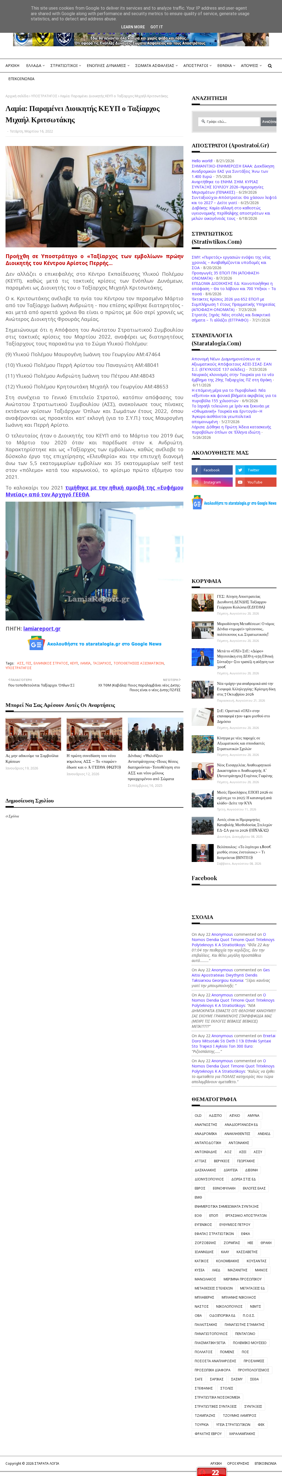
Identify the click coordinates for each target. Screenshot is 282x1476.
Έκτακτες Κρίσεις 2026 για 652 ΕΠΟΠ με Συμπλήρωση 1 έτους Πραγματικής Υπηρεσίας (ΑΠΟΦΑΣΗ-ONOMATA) (233, 304)
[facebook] (212, 470)
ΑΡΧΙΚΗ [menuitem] (12, 65)
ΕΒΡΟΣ (200, 1188)
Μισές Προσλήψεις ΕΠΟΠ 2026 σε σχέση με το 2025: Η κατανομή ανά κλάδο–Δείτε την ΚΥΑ (245, 797)
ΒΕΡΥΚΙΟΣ (222, 1161)
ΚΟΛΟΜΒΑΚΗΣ (227, 1261)
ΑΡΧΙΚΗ (216, 1463)
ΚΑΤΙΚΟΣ (202, 1261)
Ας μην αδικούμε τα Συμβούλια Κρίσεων (32, 758)
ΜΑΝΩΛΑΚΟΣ (205, 1279)
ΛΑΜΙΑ (85, 663)
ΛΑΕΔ (216, 1270)
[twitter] (255, 470)
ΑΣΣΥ (258, 1152)
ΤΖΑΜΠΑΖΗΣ (205, 1415)
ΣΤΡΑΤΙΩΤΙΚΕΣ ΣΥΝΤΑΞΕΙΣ (216, 1406)
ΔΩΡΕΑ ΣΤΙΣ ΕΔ (243, 1179)
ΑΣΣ (20, 663)
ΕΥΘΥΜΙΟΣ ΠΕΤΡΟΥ (234, 1224)
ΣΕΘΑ (254, 1379)
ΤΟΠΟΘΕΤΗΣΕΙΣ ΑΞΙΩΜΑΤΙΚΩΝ (138, 663)
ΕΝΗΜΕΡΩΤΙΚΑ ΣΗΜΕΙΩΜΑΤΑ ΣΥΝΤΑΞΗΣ (227, 1206)
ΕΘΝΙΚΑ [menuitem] (224, 65)
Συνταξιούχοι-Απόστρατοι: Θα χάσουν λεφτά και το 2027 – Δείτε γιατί (234, 200)
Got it (156, 27)
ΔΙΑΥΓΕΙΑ (231, 1170)
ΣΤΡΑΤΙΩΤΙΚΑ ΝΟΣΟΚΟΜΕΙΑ (217, 1397)
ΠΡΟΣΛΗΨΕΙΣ (254, 1361)
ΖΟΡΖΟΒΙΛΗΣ (205, 1242)
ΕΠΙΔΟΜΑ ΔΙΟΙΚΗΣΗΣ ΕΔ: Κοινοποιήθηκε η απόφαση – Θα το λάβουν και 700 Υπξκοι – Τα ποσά (234, 288)
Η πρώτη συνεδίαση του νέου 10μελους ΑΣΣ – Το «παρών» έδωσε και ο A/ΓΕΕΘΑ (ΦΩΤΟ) (94, 761)
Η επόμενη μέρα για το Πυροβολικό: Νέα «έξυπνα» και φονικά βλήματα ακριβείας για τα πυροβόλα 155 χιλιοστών (234, 395)
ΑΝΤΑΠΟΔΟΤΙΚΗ (208, 1142)
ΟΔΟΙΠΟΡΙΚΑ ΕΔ (222, 1315)
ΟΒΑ (198, 1315)
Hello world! (202, 160)
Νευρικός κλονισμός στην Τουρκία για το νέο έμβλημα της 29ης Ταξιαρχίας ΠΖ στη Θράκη (233, 377)
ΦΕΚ (261, 1424)
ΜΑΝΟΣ (261, 1270)
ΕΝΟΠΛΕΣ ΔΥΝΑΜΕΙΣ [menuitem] (106, 65)
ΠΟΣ (245, 1352)
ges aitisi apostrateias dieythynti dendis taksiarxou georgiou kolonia (231, 975)
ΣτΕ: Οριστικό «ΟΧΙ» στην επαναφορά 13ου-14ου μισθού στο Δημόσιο (243, 716)
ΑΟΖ (228, 1152)
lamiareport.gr (42, 628)
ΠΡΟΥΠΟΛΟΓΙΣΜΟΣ (253, 1370)
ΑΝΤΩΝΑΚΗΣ (239, 1142)
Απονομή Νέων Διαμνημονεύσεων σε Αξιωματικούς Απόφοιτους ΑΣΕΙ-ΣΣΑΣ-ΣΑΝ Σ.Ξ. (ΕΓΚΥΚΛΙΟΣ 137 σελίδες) (232, 364)
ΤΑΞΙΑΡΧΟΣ (102, 663)
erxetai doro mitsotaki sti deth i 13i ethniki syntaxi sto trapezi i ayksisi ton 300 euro (233, 1041)
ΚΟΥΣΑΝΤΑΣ (257, 1261)
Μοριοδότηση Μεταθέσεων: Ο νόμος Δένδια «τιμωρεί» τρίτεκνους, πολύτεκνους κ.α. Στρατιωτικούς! (246, 629)
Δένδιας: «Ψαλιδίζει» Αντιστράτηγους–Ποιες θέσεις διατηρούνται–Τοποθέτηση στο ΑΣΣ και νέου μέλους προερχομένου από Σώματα (154, 767)
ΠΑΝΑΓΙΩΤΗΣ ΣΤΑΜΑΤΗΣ (245, 1324)
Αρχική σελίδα (17, 96)
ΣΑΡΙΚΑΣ (217, 1379)
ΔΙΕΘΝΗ (251, 1170)
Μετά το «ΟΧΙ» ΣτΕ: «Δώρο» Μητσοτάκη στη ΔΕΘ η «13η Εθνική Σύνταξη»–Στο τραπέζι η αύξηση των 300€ (245, 659)
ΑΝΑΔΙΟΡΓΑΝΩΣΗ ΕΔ (241, 1124)
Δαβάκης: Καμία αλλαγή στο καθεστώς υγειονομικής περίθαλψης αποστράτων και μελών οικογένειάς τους (231, 213)
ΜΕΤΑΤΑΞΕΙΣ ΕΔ (252, 1288)
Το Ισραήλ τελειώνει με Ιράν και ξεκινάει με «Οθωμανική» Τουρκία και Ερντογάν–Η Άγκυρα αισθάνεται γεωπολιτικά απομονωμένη (231, 413)
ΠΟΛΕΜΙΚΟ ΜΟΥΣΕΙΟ (250, 1342)
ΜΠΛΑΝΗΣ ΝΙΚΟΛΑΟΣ (239, 1297)
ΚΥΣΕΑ (200, 1270)
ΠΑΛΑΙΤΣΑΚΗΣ (206, 1324)
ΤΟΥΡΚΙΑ (202, 1424)
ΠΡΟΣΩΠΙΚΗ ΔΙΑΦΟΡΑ (213, 1370)
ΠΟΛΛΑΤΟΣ (204, 1352)
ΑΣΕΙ (242, 1152)
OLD (198, 1115)
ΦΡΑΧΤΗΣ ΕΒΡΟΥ (208, 1433)
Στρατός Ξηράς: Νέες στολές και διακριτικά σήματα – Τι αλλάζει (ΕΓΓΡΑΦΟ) (231, 317)
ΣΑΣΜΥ (237, 1379)
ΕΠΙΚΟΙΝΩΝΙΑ (265, 1463)
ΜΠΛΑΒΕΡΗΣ (204, 1297)
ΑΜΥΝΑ (253, 1115)
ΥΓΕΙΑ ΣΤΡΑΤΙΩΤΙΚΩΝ (233, 1424)
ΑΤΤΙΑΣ (201, 1161)
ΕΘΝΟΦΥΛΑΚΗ (224, 1188)
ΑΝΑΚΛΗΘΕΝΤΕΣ (237, 1133)
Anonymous (222, 934)
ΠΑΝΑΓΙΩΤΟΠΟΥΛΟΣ (211, 1333)
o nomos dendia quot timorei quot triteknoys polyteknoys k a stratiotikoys (233, 939)
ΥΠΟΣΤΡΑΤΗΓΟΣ (44, 96)
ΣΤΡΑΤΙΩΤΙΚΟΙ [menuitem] (64, 65)
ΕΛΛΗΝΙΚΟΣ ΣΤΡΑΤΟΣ (51, 663)
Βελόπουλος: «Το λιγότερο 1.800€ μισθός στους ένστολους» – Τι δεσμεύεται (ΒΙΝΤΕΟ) (244, 852)
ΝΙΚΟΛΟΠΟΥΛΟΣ (229, 1306)
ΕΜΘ (198, 1197)
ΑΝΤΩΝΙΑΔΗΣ (206, 1152)
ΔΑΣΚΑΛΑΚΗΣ (205, 1170)
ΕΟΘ (198, 1215)
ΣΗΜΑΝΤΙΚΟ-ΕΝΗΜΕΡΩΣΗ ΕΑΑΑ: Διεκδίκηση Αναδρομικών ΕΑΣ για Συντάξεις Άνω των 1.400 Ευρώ (233, 171)
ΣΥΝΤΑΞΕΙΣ (253, 1406)
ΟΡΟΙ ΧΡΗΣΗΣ (238, 1463)
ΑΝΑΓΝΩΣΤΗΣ (206, 1124)
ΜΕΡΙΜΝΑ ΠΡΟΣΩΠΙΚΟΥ (243, 1279)
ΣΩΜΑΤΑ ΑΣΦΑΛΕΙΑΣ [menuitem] (154, 65)
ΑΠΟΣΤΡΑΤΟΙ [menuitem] (195, 65)
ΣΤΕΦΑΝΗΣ (204, 1388)
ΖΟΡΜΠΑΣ (232, 1242)
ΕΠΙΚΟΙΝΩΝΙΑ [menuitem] (21, 78)
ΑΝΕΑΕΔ (264, 1133)
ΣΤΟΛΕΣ (226, 1388)
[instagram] (212, 482)
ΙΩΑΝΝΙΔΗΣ (204, 1252)
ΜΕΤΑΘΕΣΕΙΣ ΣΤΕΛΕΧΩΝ (214, 1288)
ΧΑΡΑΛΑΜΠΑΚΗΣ (242, 1433)
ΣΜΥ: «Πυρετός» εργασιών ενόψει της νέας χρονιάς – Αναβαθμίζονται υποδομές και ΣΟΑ (231, 262)
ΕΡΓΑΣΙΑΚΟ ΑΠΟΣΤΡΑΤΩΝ (246, 1215)
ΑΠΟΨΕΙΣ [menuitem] (249, 65)
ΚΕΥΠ (74, 663)
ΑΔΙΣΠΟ (215, 1115)
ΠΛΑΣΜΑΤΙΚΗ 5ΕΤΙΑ (210, 1342)
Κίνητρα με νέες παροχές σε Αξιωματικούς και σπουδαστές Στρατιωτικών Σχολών (241, 743)
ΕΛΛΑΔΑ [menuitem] (33, 65)
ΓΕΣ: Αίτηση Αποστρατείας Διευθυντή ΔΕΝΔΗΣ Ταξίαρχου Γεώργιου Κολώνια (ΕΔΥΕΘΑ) (241, 602)
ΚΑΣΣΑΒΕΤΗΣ (247, 1252)
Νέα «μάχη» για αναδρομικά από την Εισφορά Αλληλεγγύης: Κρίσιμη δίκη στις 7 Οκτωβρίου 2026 (246, 689)
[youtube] (255, 482)
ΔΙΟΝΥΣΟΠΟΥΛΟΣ (209, 1179)
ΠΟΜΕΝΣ (227, 1352)
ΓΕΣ (28, 663)
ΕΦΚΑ (245, 1233)
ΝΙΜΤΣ (255, 1306)
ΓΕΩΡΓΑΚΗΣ (246, 1161)
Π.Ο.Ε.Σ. (249, 1315)
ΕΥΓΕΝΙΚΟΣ (203, 1224)
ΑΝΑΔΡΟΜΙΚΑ (206, 1133)
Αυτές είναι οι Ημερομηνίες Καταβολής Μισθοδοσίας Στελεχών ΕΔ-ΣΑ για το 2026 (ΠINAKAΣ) (244, 825)
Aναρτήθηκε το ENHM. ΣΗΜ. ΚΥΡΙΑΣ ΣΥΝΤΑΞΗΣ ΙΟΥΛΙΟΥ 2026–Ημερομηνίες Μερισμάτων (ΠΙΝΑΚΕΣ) (228, 187)
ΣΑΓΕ (198, 1379)
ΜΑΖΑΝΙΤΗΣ (238, 1270)
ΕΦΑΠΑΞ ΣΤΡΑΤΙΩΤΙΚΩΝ (214, 1233)
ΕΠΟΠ (213, 1215)
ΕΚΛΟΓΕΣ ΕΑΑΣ (254, 1188)
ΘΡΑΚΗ (266, 1242)
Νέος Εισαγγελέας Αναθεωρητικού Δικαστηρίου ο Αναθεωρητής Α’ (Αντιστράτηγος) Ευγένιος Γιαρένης (245, 770)
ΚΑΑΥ (225, 1252)
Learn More (133, 27)
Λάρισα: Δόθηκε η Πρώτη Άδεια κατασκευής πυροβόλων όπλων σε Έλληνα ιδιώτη (231, 429)
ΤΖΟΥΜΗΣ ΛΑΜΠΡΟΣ (239, 1415)
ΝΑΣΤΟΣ (202, 1306)
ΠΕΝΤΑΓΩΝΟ (245, 1333)
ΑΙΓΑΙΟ (234, 1115)
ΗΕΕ (250, 1242)
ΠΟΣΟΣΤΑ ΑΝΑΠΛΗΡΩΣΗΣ (215, 1361)
